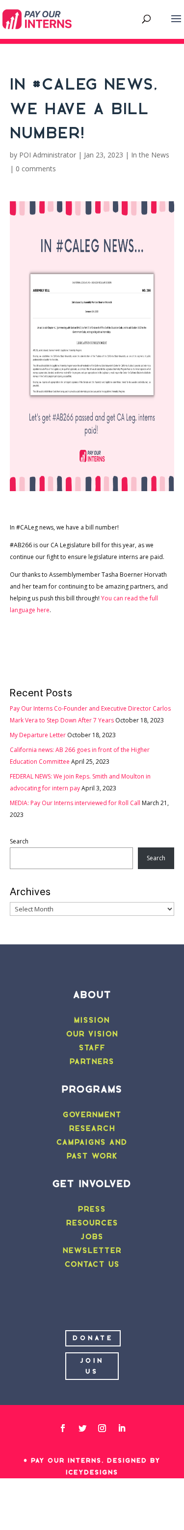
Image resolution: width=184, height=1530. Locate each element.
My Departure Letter (38, 735)
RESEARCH (92, 1128)
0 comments (36, 168)
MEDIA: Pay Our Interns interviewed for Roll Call (75, 803)
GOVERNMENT (92, 1115)
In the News (150, 154)
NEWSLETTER (92, 1250)
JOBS (92, 1237)
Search (19, 841)
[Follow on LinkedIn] (122, 1428)
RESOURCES (92, 1223)
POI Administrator (47, 154)
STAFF (92, 1048)
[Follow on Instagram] (102, 1428)
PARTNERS (92, 1061)
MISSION (92, 1020)
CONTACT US (92, 1264)
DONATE (93, 1338)
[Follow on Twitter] (82, 1428)
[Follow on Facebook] (63, 1428)
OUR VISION (92, 1034)
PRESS (92, 1209)
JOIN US (92, 1366)
